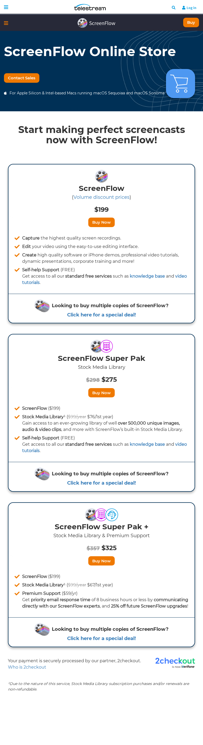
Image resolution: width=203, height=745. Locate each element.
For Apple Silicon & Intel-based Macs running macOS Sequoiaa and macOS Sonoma (87, 93)
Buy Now (101, 222)
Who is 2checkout (27, 667)
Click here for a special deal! (101, 315)
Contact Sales (21, 77)
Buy (191, 22)
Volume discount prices (101, 197)
